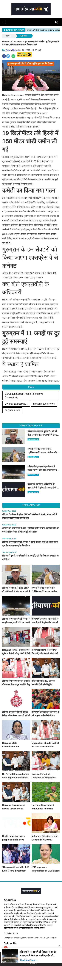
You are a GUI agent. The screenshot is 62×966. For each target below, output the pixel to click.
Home (8, 36)
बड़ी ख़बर (23, 36)
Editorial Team (31, 963)
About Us (10, 900)
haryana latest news (44, 403)
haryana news (12, 410)
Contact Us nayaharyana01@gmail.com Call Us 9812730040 (30, 938)
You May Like (31, 505)
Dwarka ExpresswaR (16, 403)
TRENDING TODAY (31, 425)
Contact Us (11, 933)
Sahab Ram (11, 50)
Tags (31, 386)
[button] (4, 22)
